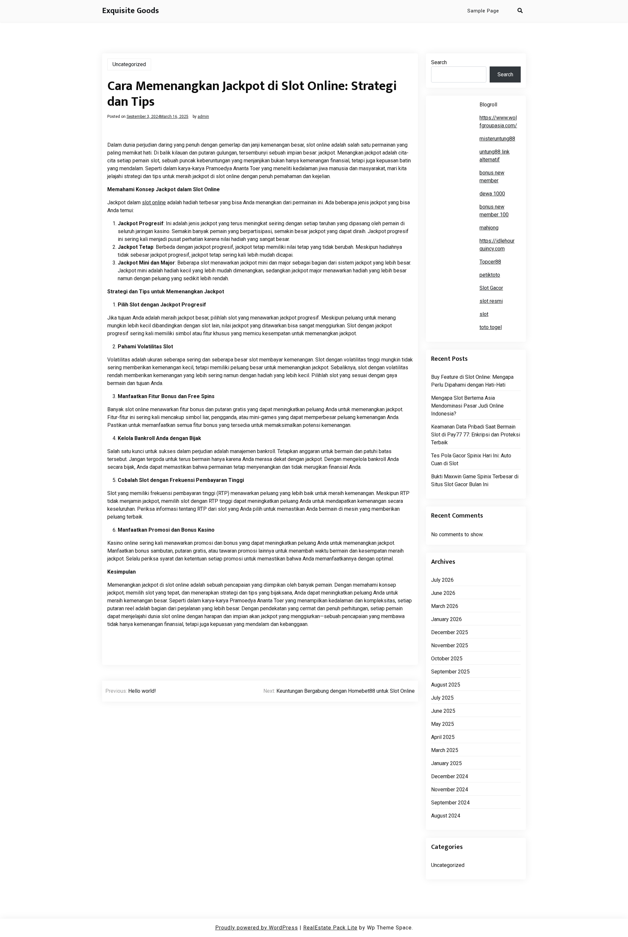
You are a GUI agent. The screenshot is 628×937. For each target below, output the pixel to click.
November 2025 (449, 645)
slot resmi (491, 301)
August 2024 (445, 816)
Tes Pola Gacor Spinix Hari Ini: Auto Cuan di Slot (471, 459)
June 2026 (443, 593)
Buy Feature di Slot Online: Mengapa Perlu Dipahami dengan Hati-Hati (472, 381)
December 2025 (449, 632)
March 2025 (444, 750)
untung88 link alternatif (495, 156)
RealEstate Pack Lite (330, 928)
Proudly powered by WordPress (256, 928)
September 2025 (450, 672)
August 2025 (445, 685)
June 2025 (443, 711)
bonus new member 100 (494, 211)
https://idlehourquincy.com (497, 245)
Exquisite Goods (130, 11)
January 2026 (446, 619)
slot (484, 314)
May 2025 (442, 724)
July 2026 (442, 580)
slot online (154, 202)
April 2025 (443, 737)
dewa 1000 (492, 194)
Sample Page (483, 11)
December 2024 (449, 776)
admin (203, 117)
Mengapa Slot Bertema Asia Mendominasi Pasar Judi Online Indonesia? (467, 406)
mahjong (489, 228)
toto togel (491, 327)
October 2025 (446, 658)
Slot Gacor (491, 288)
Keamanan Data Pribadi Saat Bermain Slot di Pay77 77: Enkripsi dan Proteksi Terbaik (475, 435)
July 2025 (442, 698)
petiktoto (490, 275)
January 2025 (446, 763)
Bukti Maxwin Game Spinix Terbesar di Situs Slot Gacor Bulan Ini (474, 480)
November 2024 (449, 789)
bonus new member (492, 177)
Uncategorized (129, 64)
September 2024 (450, 802)
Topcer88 (490, 262)
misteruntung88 (497, 139)
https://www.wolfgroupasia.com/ (498, 122)
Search (439, 62)
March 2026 (444, 606)
